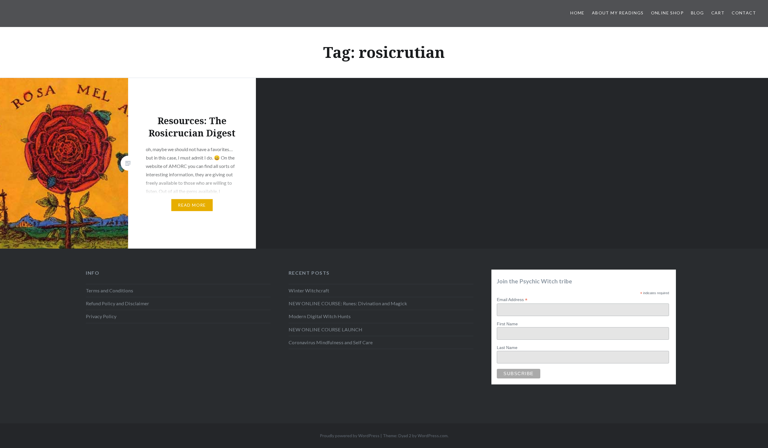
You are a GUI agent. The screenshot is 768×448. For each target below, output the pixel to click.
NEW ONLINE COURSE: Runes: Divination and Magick (348, 303)
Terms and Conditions (109, 290)
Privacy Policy (101, 316)
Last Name (507, 347)
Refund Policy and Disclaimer (117, 303)
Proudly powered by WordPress (350, 435)
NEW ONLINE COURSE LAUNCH (325, 329)
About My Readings (618, 12)
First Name (507, 323)
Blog (697, 12)
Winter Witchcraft (309, 290)
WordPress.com (433, 435)
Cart (718, 12)
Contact (744, 12)
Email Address (512, 300)
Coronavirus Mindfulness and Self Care (331, 342)
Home (577, 12)
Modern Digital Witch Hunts (320, 316)
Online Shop (667, 12)
